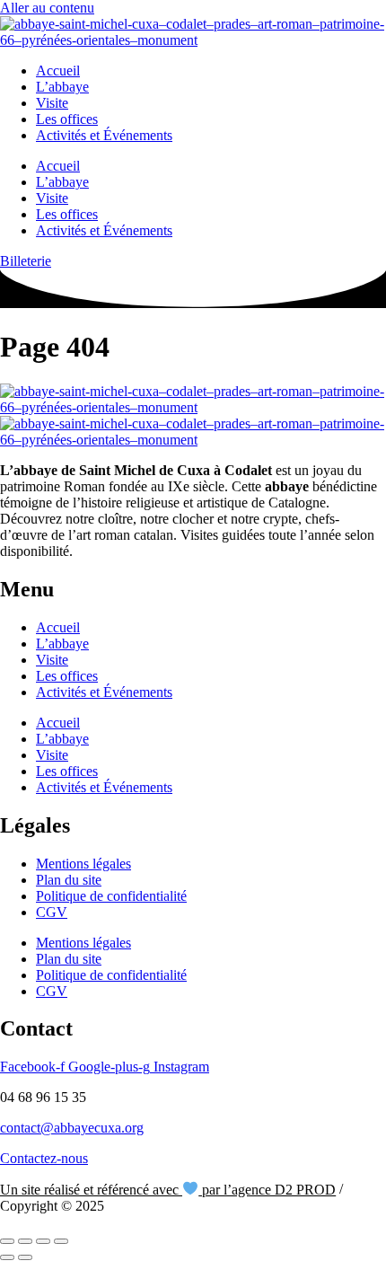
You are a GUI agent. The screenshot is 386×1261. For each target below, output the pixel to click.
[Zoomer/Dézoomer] (7, 1241)
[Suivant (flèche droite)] (25, 1257)
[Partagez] (43, 1241)
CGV (51, 912)
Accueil (58, 70)
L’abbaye (62, 86)
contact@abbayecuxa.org (72, 1127)
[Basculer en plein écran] (25, 1241)
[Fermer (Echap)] (61, 1241)
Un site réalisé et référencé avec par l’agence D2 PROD (168, 1189)
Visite (52, 102)
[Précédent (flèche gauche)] (7, 1257)
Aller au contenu (47, 7)
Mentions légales (83, 863)
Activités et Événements (104, 135)
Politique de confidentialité (111, 896)
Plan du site (68, 879)
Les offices (67, 119)
